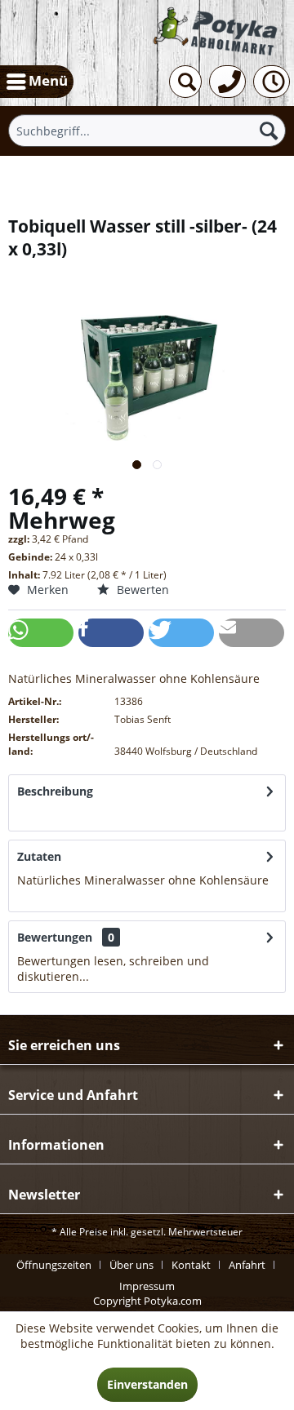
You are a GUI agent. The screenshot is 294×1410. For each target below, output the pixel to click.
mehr (32, 814)
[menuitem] (37, 81)
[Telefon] (227, 81)
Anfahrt (247, 1264)
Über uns (131, 1264)
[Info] (271, 81)
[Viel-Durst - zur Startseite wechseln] (216, 32)
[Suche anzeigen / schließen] (185, 81)
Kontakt (191, 1264)
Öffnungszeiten (53, 1264)
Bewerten (141, 589)
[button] (41, 633)
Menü (48, 80)
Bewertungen (54, 937)
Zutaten (39, 856)
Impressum (147, 1286)
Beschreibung (55, 791)
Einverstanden (147, 1384)
